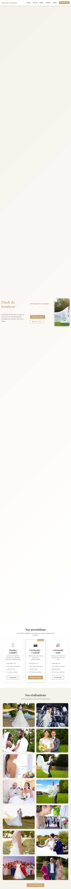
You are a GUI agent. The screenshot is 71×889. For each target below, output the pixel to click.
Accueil (29, 2)
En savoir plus (13, 677)
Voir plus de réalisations (35, 885)
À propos (48, 2)
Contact (55, 2)
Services (35, 2)
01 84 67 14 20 (64, 2)
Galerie (41, 2)
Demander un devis (37, 317)
